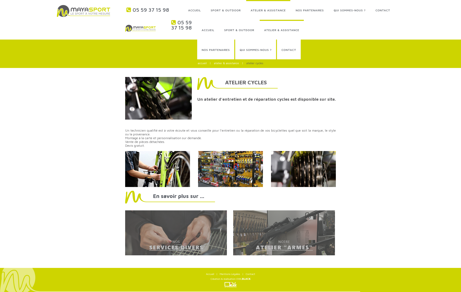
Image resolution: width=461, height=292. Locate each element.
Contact (250, 273)
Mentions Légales (230, 273)
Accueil (202, 63)
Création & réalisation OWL (231, 278)
